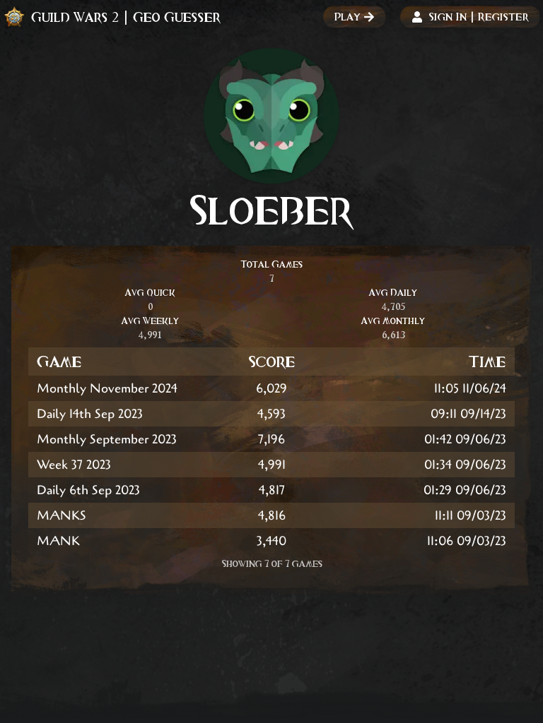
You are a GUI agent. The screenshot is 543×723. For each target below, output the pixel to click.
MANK (58, 540)
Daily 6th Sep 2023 (88, 490)
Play (347, 17)
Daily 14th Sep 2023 (90, 413)
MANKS (61, 515)
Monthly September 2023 (107, 439)
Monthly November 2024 (107, 388)
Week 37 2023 (74, 464)
